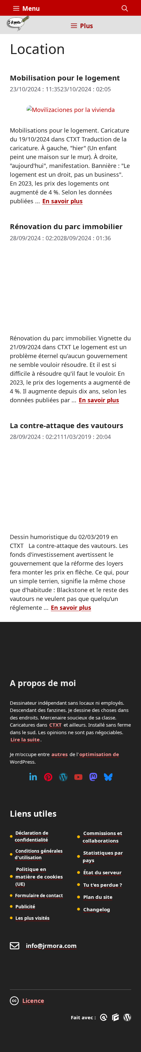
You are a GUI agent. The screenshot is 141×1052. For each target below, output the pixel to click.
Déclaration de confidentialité (31, 836)
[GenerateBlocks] (116, 1017)
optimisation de (99, 754)
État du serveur (102, 872)
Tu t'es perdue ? (102, 884)
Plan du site (97, 897)
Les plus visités (32, 918)
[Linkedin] (33, 777)
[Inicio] (18, 25)
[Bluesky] (108, 777)
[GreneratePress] (105, 1017)
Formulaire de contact (39, 895)
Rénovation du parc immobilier (66, 226)
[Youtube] (78, 777)
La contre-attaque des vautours (66, 425)
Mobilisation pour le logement (65, 77)
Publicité (25, 906)
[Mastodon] (93, 777)
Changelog (96, 909)
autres (59, 754)
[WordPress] (63, 777)
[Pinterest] (48, 777)
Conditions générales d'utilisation (39, 854)
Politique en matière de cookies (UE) (39, 876)
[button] (124, 8)
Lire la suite (25, 739)
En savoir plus (62, 201)
